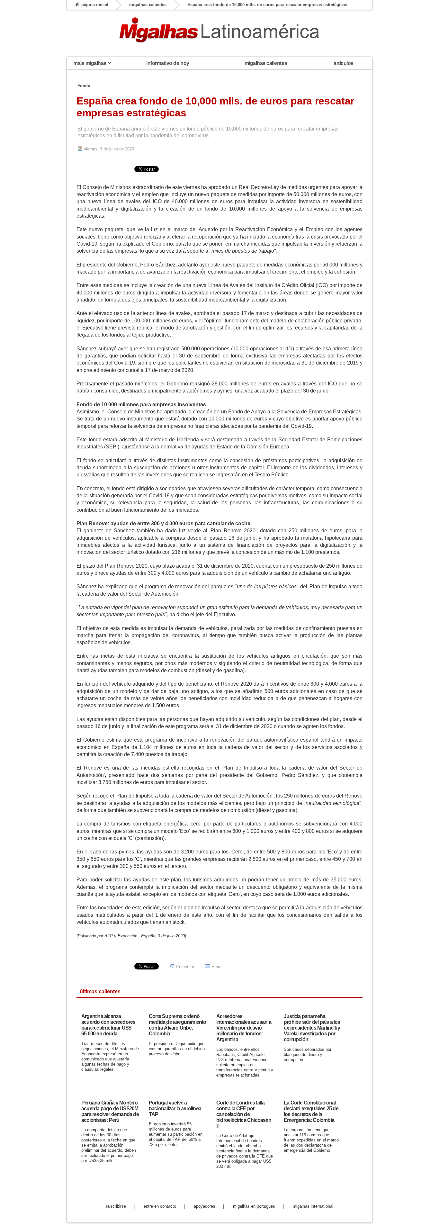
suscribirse (116, 1206)
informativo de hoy (167, 63)
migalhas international (313, 1206)
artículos (344, 63)
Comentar (185, 966)
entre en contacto (160, 1206)
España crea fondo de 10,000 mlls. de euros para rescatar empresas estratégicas (267, 4)
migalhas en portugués (254, 1206)
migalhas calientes (147, 4)
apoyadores (204, 1206)
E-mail (217, 966)
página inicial (94, 4)
